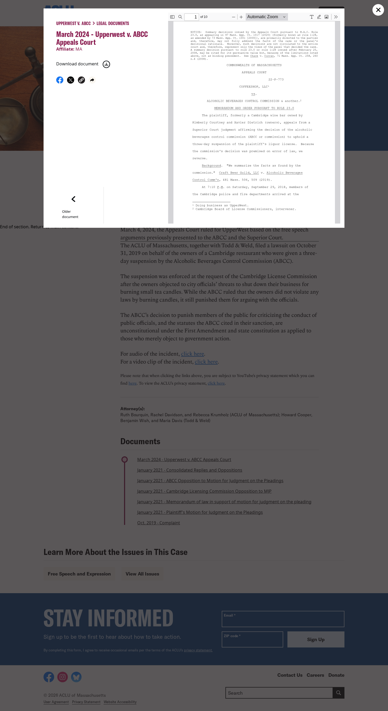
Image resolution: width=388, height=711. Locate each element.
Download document (77, 64)
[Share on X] (70, 82)
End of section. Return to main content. (39, 227)
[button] (81, 80)
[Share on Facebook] (59, 82)
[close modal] (378, 10)
